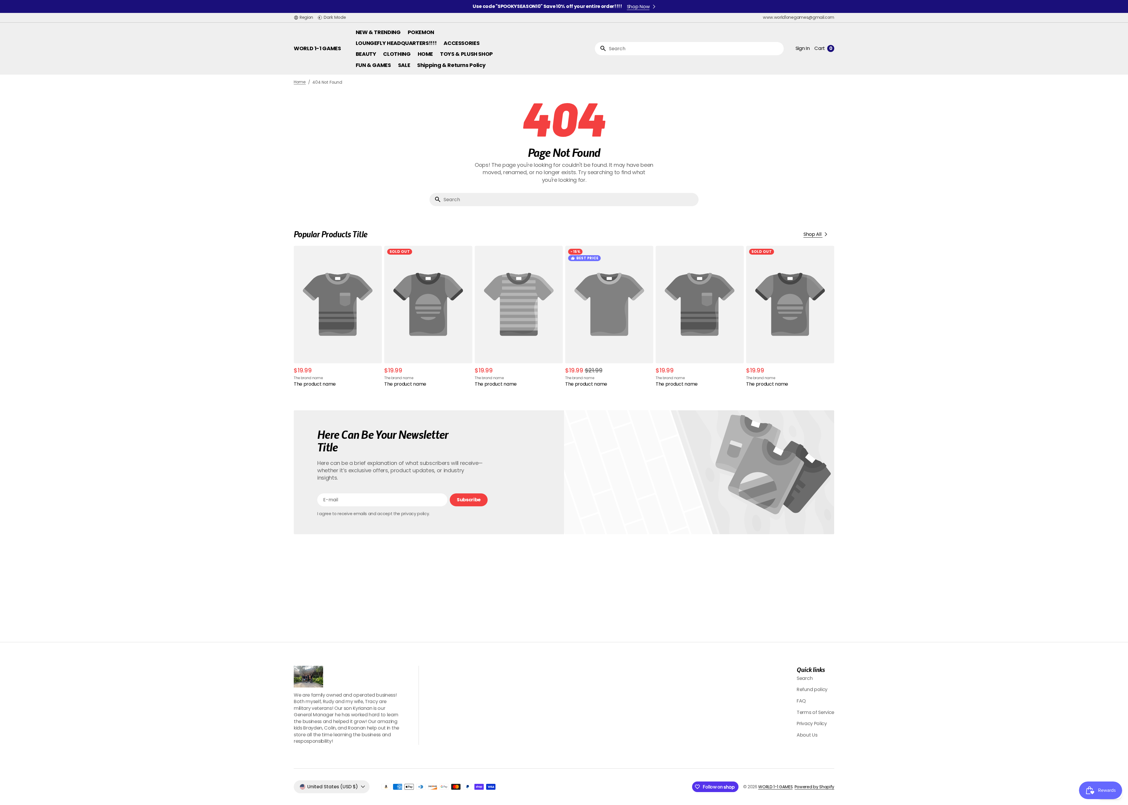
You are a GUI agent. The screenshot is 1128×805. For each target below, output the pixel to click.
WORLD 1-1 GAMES (775, 787)
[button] (303, 17)
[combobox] (695, 48)
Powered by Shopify (814, 787)
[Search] (601, 48)
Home (300, 82)
